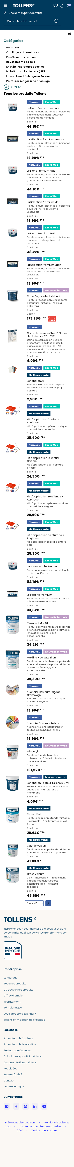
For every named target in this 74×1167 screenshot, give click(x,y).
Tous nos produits (15, 983)
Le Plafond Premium (39, 595)
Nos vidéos (10, 1068)
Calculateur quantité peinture (22, 1056)
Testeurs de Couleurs (17, 1050)
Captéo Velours (37, 845)
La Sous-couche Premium (43, 566)
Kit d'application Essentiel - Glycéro (44, 459)
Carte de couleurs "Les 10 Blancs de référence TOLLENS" (47, 334)
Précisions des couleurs (20, 1122)
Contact (9, 1080)
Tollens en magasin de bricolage (24, 1020)
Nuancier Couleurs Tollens (43, 723)
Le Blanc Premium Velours (43, 108)
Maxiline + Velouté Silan (41, 657)
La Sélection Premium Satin (44, 265)
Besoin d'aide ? (13, 1074)
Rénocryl (32, 751)
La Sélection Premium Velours (45, 139)
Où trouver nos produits (18, 989)
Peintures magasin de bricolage (28, 81)
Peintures (13, 47)
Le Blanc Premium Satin (41, 233)
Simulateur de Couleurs (18, 1038)
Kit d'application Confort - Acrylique (43, 421)
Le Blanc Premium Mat (41, 171)
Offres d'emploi (13, 995)
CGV (20, 1130)
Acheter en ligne (14, 1086)
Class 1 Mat (34, 814)
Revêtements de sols (20, 62)
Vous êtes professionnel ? (20, 1013)
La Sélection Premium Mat (43, 202)
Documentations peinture (20, 1062)
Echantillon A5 (35, 381)
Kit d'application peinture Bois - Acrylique (46, 536)
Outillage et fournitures (22, 52)
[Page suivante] (48, 903)
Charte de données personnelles (40, 1126)
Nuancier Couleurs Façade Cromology (44, 693)
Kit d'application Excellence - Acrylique (45, 498)
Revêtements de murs (21, 57)
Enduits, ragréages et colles (25, 66)
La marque (10, 977)
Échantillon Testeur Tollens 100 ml (48, 783)
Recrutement (12, 1001)
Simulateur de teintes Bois (20, 1044)
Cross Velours (35, 874)
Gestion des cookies (44, 1130)
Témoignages (13, 1007)
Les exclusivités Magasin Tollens (28, 76)
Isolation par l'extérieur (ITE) (25, 71)
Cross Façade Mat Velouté (44, 296)
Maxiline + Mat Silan (39, 623)
